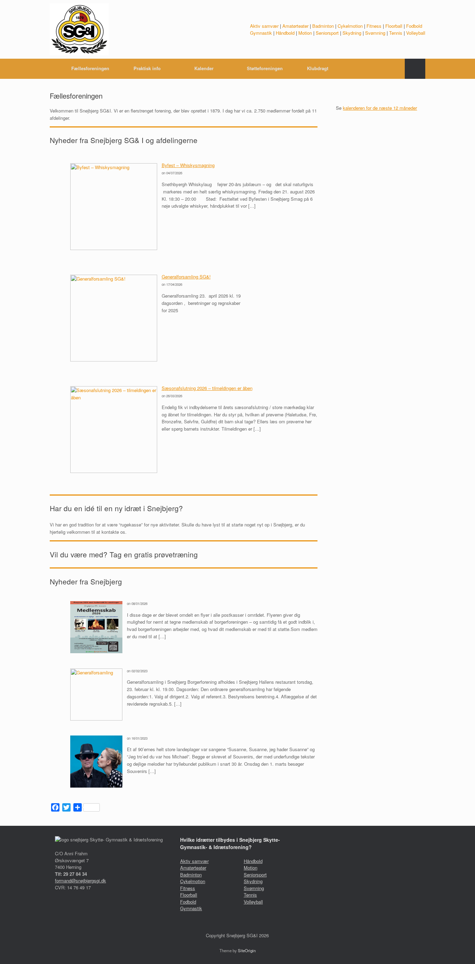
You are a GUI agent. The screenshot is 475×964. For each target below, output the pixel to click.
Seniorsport (327, 33)
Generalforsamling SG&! (186, 276)
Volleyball (415, 33)
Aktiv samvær (264, 26)
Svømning (375, 33)
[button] (415, 69)
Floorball (393, 26)
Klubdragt (317, 68)
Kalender (204, 68)
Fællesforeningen (90, 68)
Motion (305, 33)
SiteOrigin (247, 950)
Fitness (374, 26)
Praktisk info (147, 68)
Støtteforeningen (265, 68)
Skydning (352, 33)
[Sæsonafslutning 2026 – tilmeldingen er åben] (113, 471)
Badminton (323, 26)
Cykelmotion (350, 26)
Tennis (395, 33)
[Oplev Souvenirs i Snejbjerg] (96, 785)
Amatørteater (295, 26)
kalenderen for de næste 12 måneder (380, 108)
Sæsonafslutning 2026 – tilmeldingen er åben (207, 388)
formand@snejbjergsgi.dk (80, 880)
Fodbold (414, 26)
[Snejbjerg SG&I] (79, 29)
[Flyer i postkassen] (96, 651)
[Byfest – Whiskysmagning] (113, 248)
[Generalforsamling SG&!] (113, 359)
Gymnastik (261, 33)
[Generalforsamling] (96, 718)
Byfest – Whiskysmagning (188, 165)
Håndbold (285, 33)
